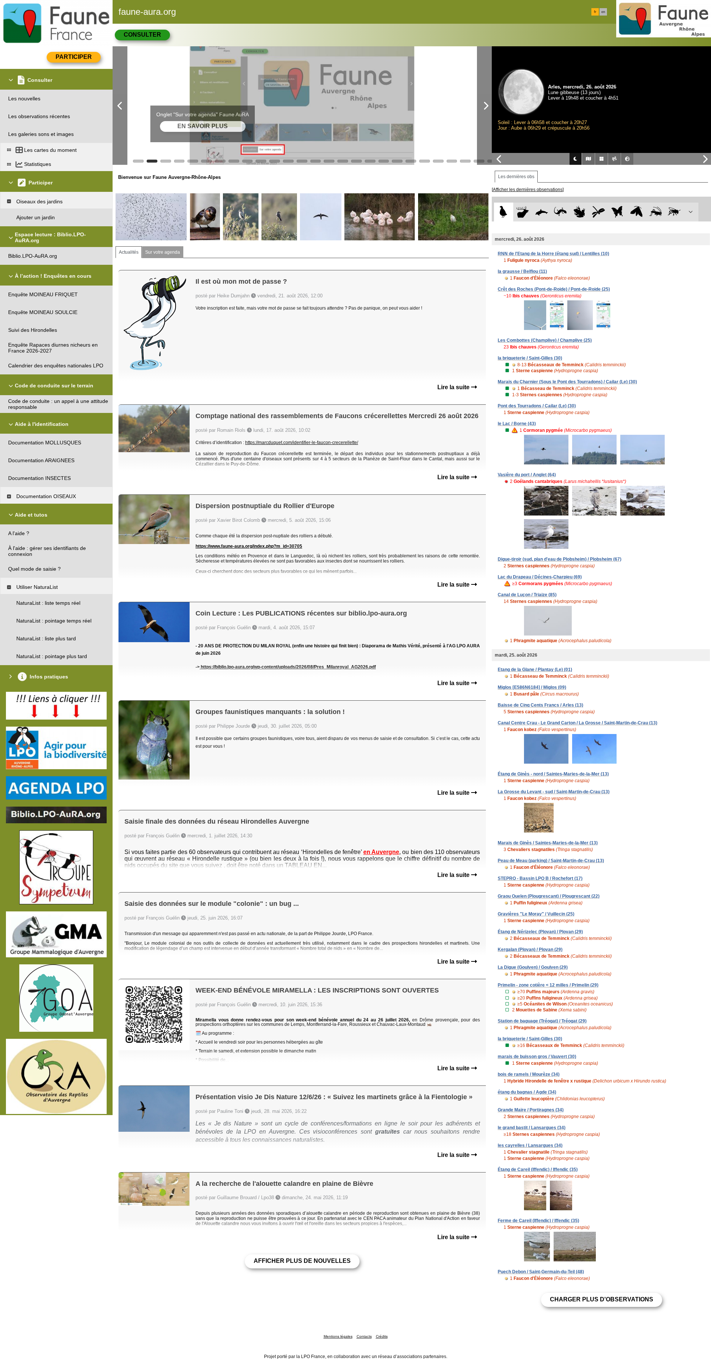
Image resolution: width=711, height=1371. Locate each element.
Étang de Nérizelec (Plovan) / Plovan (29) (540, 931)
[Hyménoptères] (674, 212)
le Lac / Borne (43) (517, 423)
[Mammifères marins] (541, 212)
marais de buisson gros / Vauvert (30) (537, 1056)
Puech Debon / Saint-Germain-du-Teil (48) (541, 1271)
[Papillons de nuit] (636, 212)
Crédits (382, 1336)
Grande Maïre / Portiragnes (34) (531, 1110)
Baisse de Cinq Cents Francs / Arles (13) (540, 705)
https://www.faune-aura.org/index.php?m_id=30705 (249, 546)
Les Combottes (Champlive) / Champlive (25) (545, 340)
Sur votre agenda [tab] (162, 252)
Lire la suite (454, 387)
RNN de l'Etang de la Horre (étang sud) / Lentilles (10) (553, 253)
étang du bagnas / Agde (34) (527, 1092)
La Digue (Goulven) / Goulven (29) (533, 967)
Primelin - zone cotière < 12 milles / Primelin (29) (548, 985)
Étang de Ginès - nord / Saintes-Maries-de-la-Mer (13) (553, 774)
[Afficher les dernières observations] (528, 189)
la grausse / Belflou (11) (522, 271)
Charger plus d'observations (601, 1299)
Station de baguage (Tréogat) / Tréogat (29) (542, 1021)
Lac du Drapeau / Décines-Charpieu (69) (540, 577)
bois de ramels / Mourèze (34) (529, 1074)
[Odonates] (598, 212)
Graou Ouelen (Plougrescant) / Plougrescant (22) (549, 896)
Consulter (142, 34)
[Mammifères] (522, 212)
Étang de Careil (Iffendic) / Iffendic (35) (538, 1169)
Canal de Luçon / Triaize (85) (527, 594)
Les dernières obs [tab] (516, 176)
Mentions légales (338, 1336)
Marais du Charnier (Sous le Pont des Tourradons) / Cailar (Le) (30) (567, 381)
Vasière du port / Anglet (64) (527, 474)
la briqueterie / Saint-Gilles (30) (530, 358)
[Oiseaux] (503, 212)
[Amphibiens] (579, 212)
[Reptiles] (560, 212)
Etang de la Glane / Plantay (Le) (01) (535, 669)
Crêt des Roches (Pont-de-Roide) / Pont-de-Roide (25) (554, 289)
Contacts (364, 1336)
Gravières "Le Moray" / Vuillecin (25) (536, 914)
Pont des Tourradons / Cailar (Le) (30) (537, 405)
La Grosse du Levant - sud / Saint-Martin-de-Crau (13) (554, 791)
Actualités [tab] (128, 252)
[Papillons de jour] (617, 212)
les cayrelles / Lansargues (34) (530, 1145)
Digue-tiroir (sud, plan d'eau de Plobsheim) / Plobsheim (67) (559, 559)
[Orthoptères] (655, 212)
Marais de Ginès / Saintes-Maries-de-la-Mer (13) (548, 842)
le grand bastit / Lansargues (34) (531, 1127)
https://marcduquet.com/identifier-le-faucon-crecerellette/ (301, 442)
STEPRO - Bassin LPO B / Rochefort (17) (540, 878)
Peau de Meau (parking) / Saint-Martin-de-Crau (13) (551, 860)
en (603, 12)
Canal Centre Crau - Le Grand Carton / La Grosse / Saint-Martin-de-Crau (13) (577, 722)
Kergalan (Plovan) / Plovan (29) (530, 949)
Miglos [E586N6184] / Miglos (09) (532, 687)
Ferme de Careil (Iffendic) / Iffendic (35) (538, 1220)
